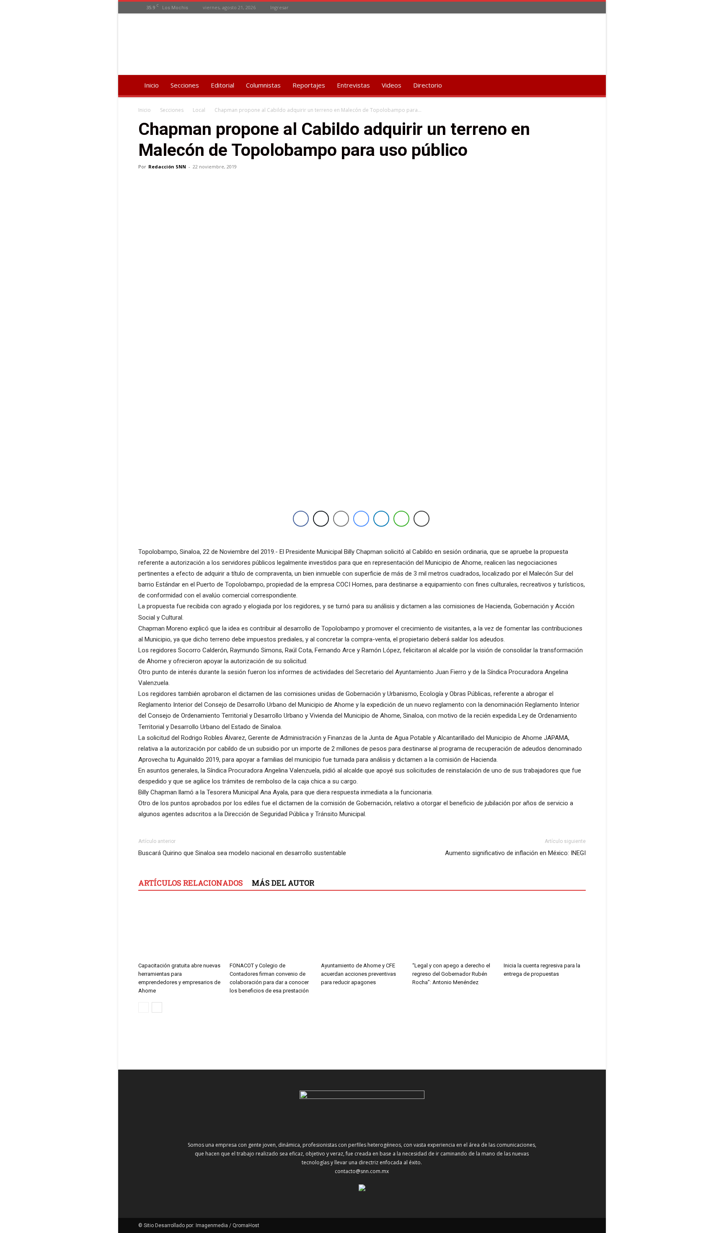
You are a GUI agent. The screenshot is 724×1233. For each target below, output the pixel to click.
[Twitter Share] (321, 519)
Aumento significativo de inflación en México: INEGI (515, 853)
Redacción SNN (167, 166)
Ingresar (279, 7)
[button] (576, 86)
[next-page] (157, 1007)
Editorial (222, 85)
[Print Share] (421, 519)
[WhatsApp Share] (401, 519)
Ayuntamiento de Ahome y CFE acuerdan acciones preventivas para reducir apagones (358, 973)
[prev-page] (143, 1007)
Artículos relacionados (190, 883)
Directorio (427, 85)
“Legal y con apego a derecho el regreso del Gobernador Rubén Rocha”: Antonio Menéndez (451, 973)
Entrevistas (353, 85)
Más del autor (283, 883)
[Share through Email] (341, 519)
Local (199, 110)
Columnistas (263, 85)
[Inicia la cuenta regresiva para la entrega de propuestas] (545, 930)
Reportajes (308, 85)
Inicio (151, 85)
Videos (391, 85)
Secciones (185, 85)
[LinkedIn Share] (381, 519)
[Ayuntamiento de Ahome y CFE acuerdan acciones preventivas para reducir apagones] (362, 930)
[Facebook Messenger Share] (361, 519)
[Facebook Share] (301, 519)
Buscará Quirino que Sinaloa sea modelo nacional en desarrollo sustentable (242, 853)
